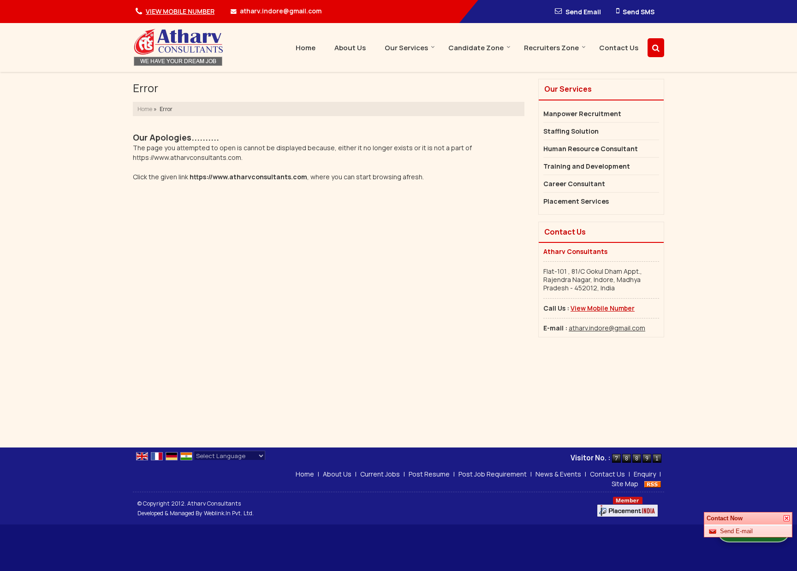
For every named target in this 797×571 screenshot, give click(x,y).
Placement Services (576, 201)
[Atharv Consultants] (179, 47)
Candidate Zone (476, 48)
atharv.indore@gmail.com (280, 10)
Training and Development (586, 166)
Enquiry (645, 474)
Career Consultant (574, 183)
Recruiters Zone (551, 48)
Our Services (406, 48)
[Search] (656, 47)
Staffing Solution (571, 131)
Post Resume (429, 474)
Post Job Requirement (492, 474)
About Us (350, 48)
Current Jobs (380, 474)
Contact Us (618, 48)
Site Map (625, 483)
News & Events (558, 474)
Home (305, 48)
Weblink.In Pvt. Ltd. (229, 513)
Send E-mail (736, 531)
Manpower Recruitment (582, 113)
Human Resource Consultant (590, 148)
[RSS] (652, 483)
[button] (180, 11)
